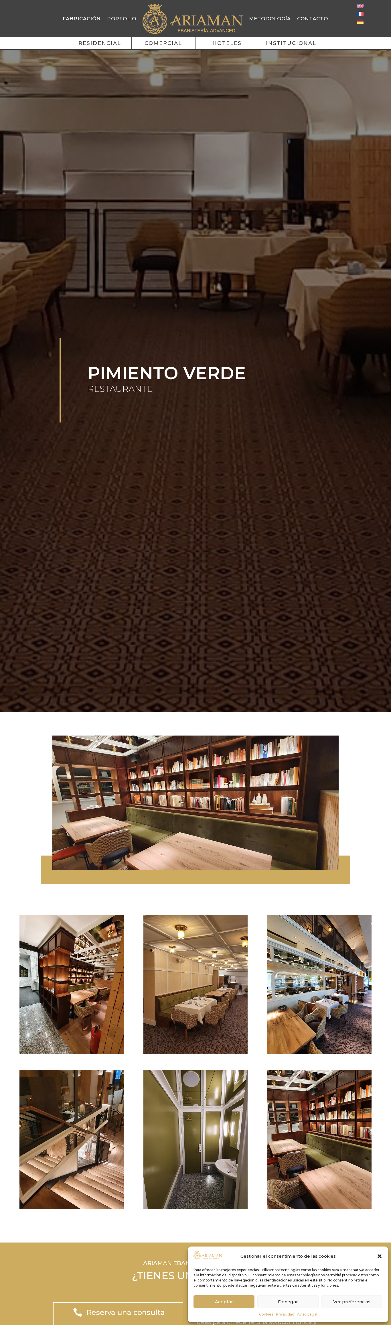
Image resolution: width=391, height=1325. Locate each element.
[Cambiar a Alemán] (360, 21)
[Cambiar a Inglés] (360, 6)
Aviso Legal (307, 1314)
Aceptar (224, 1301)
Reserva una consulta (125, 1312)
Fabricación (82, 18)
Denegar (288, 1301)
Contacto (312, 18)
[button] (379, 1256)
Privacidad (285, 1314)
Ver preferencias (351, 1301)
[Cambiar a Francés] (360, 14)
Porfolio (121, 18)
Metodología (270, 18)
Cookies (266, 1314)
